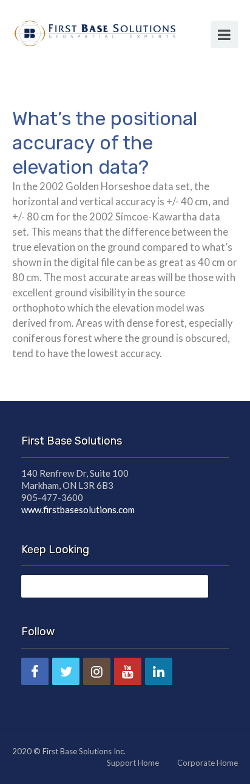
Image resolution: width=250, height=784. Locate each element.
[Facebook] (35, 671)
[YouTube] (127, 671)
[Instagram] (96, 671)
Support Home (133, 763)
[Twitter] (65, 671)
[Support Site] (93, 31)
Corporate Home (207, 763)
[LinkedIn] (158, 671)
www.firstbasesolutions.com (78, 509)
